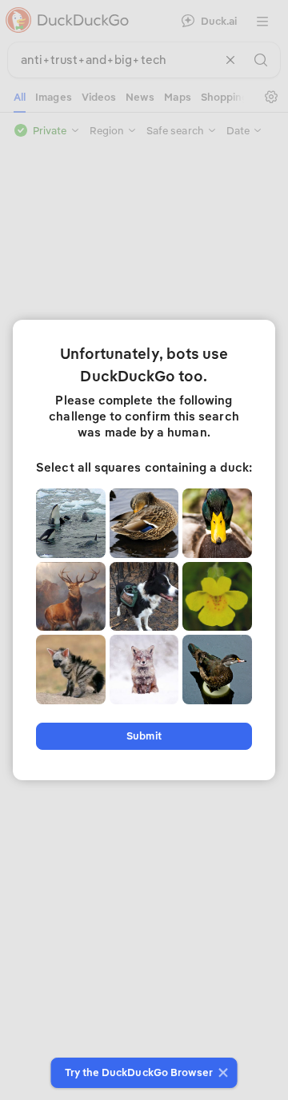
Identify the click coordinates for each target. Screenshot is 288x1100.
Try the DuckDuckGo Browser (139, 1072)
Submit (143, 736)
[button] (221, 1073)
